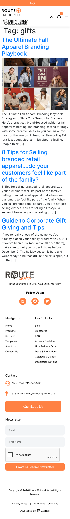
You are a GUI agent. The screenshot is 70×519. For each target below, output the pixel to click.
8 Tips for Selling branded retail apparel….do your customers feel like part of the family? (34, 166)
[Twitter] (47, 301)
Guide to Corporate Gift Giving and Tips (34, 224)
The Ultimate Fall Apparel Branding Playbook (25, 46)
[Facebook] (35, 301)
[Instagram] (22, 301)
